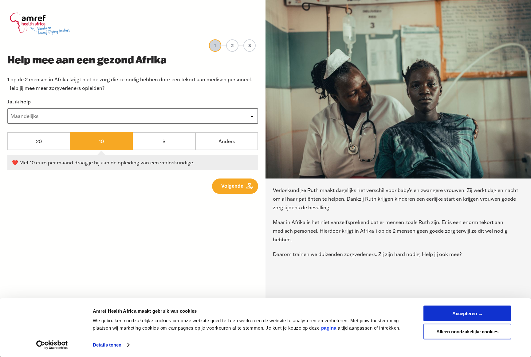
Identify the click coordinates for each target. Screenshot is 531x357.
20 (39, 141)
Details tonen (107, 344)
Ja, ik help (19, 101)
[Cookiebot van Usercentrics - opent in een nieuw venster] (52, 345)
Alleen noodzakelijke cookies (467, 331)
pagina (328, 328)
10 (101, 141)
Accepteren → (467, 313)
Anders (226, 141)
